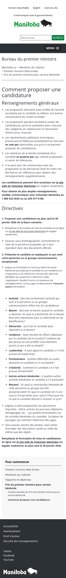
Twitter (7, 551)
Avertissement (11, 531)
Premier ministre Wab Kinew (21, 71)
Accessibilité (10, 526)
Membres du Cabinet (31, 67)
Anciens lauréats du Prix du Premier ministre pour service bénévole (34, 493)
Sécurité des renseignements (20, 541)
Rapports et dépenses (18, 479)
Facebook (8, 555)
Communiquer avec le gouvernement (33, 15)
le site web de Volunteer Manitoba (27, 231)
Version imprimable (18, 7)
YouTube (8, 559)
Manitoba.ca (9, 67)
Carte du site (51, 7)
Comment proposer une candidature (29, 499)
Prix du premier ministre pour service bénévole (32, 74)
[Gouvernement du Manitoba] (33, 26)
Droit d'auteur (11, 536)
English (36, 7)
